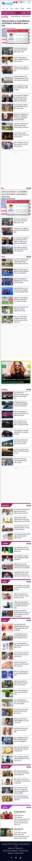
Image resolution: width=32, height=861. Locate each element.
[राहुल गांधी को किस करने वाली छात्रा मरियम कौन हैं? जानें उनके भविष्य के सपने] (7, 550)
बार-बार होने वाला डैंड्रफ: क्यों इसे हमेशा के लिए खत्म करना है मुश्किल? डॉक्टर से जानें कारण (22, 511)
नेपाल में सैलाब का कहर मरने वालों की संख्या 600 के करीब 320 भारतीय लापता (21, 249)
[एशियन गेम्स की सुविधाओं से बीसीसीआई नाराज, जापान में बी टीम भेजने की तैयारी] (7, 281)
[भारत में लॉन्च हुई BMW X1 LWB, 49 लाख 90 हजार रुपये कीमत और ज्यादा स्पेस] (7, 414)
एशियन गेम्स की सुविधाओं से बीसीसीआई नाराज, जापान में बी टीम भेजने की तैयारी (21, 280)
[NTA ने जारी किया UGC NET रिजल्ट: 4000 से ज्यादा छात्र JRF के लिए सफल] (7, 145)
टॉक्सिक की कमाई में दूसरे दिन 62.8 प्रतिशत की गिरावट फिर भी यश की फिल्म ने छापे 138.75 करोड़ (22, 605)
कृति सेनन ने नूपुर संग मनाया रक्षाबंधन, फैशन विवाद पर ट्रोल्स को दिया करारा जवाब (21, 596)
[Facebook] (19, 2)
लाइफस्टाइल (5, 505)
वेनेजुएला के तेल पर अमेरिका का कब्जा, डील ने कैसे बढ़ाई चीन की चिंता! (21, 69)
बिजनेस (22, 9)
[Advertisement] (16, 169)
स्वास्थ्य (4, 620)
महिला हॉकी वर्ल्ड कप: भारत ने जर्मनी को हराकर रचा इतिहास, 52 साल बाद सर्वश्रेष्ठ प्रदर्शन (21, 290)
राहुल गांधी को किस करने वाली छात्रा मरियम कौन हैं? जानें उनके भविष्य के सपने (21, 549)
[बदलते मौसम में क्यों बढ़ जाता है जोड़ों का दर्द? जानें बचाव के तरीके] (7, 731)
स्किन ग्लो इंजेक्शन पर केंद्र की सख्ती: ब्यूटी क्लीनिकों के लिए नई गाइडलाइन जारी (21, 758)
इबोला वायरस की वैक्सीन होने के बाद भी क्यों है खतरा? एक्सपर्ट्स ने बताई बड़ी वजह (21, 749)
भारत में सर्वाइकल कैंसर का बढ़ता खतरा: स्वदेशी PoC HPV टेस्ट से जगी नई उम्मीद (21, 702)
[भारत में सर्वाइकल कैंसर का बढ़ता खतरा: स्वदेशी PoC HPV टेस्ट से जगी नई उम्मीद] (7, 703)
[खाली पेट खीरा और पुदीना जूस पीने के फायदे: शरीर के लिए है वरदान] (7, 693)
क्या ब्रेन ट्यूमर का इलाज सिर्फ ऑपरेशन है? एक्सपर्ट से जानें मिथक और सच (21, 711)
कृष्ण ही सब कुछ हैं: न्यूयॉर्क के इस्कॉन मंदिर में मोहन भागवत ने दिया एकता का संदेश (21, 106)
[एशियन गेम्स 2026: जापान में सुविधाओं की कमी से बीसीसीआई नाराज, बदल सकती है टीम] (7, 272)
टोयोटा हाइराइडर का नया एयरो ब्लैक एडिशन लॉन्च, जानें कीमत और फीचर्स (21, 432)
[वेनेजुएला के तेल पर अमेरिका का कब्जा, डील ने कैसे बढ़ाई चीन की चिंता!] (7, 70)
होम (3, 9)
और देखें (29, 188)
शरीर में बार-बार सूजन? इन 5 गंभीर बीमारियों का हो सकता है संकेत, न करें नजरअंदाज (21, 683)
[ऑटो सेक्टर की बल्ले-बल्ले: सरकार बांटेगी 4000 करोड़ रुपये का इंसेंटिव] (7, 461)
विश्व (11, 9)
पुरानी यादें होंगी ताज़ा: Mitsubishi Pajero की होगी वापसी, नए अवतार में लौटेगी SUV (21, 395)
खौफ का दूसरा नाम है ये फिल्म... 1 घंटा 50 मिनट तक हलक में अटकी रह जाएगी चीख (22, 781)
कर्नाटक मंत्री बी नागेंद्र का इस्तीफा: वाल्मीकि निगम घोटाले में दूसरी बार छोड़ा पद (21, 59)
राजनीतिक (5, 543)
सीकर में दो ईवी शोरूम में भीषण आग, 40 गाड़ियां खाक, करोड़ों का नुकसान (21, 88)
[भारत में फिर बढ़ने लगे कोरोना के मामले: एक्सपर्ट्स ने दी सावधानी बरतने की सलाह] (7, 656)
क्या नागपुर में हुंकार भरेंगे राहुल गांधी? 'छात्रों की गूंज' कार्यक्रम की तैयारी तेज (21, 557)
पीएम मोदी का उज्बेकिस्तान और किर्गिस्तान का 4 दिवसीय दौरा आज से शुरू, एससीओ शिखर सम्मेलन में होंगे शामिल (21, 117)
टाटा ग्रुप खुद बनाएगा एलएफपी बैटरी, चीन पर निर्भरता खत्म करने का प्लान (21, 451)
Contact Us (19, 848)
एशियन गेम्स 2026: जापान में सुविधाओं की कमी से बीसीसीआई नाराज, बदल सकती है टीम (21, 271)
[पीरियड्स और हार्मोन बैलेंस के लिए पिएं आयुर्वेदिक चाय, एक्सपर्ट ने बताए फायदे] (7, 722)
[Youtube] (21, 2)
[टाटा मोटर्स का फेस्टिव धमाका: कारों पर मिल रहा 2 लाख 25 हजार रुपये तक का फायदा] (7, 443)
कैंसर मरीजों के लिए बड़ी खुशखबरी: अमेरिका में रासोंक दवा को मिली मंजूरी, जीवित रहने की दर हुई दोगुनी (21, 627)
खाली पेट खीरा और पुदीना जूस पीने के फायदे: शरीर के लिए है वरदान (21, 692)
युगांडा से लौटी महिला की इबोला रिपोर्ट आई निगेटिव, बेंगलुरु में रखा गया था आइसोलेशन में (21, 739)
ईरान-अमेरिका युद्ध (15, 16)
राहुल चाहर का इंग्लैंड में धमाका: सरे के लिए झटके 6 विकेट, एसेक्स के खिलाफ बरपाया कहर (21, 125)
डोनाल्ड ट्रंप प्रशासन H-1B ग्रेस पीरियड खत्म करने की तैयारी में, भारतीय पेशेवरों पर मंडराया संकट (15, 23)
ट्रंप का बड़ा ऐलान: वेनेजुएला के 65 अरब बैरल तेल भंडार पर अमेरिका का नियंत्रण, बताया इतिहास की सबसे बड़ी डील (21, 98)
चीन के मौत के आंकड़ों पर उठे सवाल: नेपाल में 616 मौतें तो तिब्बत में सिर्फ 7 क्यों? (20, 50)
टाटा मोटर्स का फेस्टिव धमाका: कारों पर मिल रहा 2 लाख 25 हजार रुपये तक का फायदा (21, 442)
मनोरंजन (28, 9)
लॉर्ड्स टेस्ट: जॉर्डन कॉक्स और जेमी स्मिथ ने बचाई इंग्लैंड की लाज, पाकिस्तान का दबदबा (21, 299)
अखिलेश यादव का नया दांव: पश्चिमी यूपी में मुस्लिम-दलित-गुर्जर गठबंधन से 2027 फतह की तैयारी (22, 566)
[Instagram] (26, 1)
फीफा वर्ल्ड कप (26, 16)
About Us (11, 848)
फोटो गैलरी (5, 767)
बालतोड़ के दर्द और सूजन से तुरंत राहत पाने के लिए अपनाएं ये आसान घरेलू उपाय (21, 664)
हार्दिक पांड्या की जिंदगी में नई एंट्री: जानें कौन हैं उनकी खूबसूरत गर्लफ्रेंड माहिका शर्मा (22, 773)
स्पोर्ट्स (16, 9)
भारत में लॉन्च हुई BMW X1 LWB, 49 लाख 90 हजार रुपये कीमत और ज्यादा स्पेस (21, 413)
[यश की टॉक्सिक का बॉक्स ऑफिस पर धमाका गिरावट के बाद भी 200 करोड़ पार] (7, 136)
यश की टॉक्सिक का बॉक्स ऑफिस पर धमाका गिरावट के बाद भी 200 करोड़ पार (21, 135)
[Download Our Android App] (14, 2)
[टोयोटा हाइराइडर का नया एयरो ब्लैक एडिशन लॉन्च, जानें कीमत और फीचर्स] (7, 433)
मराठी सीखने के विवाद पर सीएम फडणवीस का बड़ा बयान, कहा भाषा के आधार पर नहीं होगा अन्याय (22, 574)
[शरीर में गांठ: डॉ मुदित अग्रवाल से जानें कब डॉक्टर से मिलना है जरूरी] (7, 674)
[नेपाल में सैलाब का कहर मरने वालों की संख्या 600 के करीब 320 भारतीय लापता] (7, 250)
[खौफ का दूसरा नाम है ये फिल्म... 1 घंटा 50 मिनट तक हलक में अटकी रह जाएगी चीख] (7, 782)
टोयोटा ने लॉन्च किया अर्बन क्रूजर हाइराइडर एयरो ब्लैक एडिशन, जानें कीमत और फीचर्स (21, 423)
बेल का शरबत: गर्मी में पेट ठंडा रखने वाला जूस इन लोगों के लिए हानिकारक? (21, 798)
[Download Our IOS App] (16, 2)
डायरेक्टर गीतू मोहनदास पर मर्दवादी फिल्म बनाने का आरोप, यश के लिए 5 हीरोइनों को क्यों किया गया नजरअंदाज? (22, 613)
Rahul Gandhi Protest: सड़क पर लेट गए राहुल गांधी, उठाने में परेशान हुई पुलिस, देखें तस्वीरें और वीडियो (21, 790)
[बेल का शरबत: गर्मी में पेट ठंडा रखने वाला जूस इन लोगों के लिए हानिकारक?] (7, 798)
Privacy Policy (23, 851)
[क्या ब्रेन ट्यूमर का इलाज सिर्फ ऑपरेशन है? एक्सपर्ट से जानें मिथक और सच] (7, 712)
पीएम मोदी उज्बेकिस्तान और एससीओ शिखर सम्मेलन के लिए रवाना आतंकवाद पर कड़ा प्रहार (21, 78)
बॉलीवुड (4, 582)
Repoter (10, 853)
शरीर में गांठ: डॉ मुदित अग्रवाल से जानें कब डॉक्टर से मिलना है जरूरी (21, 673)
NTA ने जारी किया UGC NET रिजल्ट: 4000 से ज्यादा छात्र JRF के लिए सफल (21, 144)
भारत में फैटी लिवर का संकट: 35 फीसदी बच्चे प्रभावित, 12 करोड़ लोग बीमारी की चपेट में (21, 528)
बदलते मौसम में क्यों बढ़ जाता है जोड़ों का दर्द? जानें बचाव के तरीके (21, 730)
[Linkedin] (29, 1)
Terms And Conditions (10, 851)
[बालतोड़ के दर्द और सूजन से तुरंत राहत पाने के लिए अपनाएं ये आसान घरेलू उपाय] (7, 665)
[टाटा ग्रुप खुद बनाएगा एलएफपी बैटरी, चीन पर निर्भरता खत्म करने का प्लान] (7, 452)
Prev (4, 379)
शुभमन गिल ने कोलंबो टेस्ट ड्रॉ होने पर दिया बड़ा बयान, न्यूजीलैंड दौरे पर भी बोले (21, 309)
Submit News (18, 853)
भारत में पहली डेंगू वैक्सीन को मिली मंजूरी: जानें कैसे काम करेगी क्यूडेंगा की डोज (22, 536)
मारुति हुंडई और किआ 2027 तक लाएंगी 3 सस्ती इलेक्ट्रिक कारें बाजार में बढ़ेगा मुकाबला (21, 404)
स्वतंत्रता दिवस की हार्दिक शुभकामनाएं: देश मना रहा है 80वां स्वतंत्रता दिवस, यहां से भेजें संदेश (22, 519)
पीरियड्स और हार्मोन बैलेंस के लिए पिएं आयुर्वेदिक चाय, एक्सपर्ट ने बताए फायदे (21, 720)
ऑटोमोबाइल (4, 390)
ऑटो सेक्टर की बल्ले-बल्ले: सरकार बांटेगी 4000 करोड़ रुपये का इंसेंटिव (20, 460)
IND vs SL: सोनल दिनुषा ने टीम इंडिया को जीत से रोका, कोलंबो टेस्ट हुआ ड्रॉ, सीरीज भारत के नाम (20, 319)
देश (7, 9)
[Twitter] (23, 2)
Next (29, 379)
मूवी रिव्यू (5, 807)
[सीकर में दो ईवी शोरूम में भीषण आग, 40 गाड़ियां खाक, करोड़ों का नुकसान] (7, 89)
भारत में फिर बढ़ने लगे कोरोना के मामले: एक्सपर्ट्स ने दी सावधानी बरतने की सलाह (21, 654)
